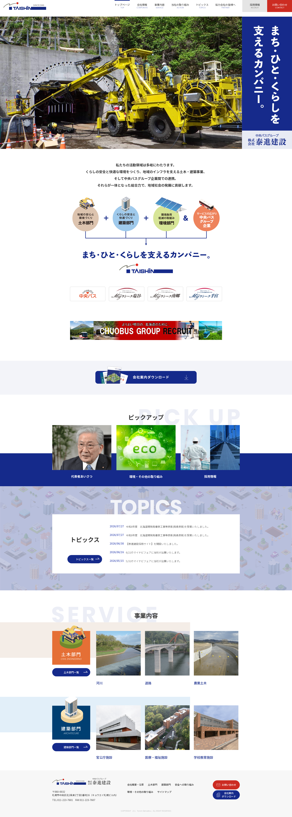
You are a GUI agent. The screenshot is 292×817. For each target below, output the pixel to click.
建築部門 (166, 784)
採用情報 (255, 6)
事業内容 (159, 6)
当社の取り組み (180, 6)
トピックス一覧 (85, 559)
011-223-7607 (87, 800)
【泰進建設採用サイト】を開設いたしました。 (144, 544)
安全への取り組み (184, 784)
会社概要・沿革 (135, 784)
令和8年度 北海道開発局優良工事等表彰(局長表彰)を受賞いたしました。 (160, 526)
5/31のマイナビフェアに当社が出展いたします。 (145, 561)
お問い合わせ (279, 6)
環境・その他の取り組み (140, 792)
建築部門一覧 (71, 747)
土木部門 (152, 784)
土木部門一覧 (71, 672)
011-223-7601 (65, 800)
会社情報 (142, 6)
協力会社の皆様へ (225, 6)
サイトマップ (164, 792)
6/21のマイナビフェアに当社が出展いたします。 (145, 552)
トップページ (122, 6)
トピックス (202, 6)
